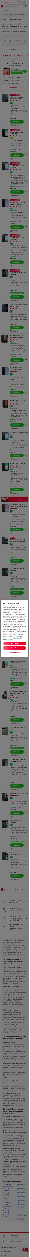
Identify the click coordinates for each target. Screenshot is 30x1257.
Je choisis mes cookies (15, 652)
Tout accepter (14, 643)
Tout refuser (14, 648)
